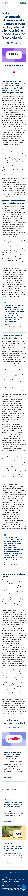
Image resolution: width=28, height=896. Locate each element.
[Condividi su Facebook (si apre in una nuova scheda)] (16, 43)
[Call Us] (24, 886)
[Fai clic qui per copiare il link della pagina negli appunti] (20, 43)
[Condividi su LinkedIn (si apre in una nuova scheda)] (7, 43)
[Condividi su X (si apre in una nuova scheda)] (11, 43)
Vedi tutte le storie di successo (14, 727)
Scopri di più (7, 777)
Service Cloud (14, 77)
